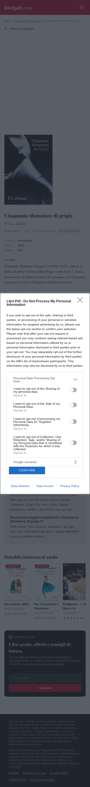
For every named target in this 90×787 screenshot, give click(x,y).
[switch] (73, 390)
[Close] (81, 301)
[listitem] (45, 380)
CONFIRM (27, 470)
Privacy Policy (69, 486)
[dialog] (45, 393)
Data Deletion (20, 486)
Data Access (45, 486)
